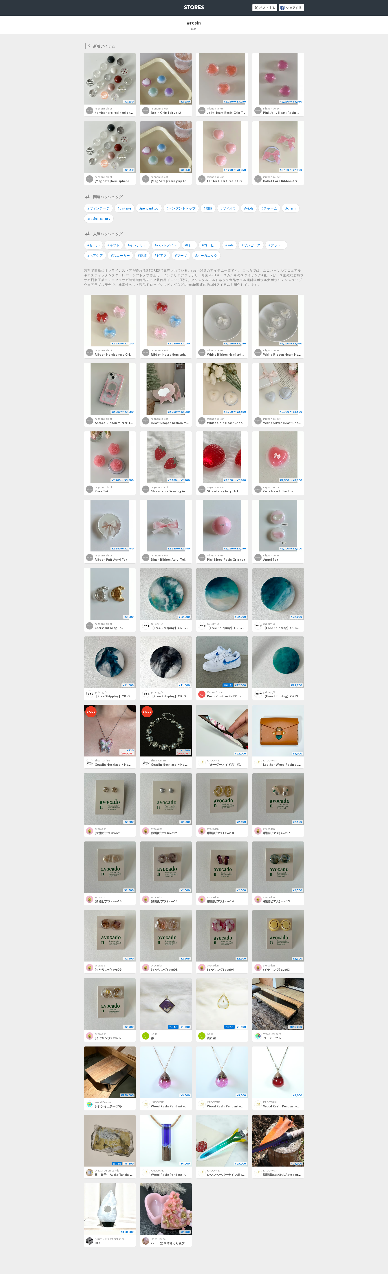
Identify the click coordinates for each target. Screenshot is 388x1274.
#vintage (124, 208)
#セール (93, 245)
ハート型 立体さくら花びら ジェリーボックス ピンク (186, 1243)
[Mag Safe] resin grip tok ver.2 (173, 181)
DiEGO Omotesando (107, 1170)
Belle (154, 1033)
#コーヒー (209, 245)
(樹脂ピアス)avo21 (108, 833)
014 (97, 1243)
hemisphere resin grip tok (114, 112)
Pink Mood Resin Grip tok (226, 559)
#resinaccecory (98, 218)
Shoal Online (102, 760)
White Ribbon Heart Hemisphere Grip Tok (294, 354)
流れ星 (211, 1038)
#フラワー (276, 245)
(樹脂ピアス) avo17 (276, 833)
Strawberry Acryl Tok (223, 491)
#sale (229, 245)
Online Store (215, 692)
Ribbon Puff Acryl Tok (111, 559)
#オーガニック (206, 255)
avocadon (101, 828)
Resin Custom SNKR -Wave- (229, 696)
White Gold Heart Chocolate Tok (231, 423)
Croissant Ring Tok (109, 628)
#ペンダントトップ (181, 208)
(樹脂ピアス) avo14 (220, 901)
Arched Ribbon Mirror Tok (114, 423)
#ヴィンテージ (98, 208)
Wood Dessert (272, 1033)
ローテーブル (272, 1038)
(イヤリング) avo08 (164, 969)
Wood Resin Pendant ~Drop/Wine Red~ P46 (296, 1106)
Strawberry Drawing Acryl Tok (173, 491)
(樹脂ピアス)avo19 (164, 833)
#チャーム (269, 208)
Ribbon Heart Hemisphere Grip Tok (177, 354)
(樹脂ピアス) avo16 (108, 901)
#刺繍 (142, 255)
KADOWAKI (214, 760)
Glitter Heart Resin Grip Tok (228, 181)
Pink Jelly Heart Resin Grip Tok (286, 112)
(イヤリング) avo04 (220, 969)
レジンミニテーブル (108, 1106)
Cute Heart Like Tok (278, 491)
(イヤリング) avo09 (108, 969)
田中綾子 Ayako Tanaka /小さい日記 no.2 (125, 1174)
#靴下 (189, 245)
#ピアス (161, 255)
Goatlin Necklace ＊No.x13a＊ (117, 764)
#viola (249, 208)
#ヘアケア (95, 255)
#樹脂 (208, 208)
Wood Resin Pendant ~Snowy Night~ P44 (181, 1174)
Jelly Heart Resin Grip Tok (226, 112)
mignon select (103, 108)
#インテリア (137, 245)
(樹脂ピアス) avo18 (220, 833)
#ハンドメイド (166, 245)
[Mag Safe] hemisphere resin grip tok (122, 181)
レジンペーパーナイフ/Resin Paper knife (236, 1174)
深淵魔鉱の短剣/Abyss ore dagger (287, 1174)
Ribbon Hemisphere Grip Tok (116, 354)
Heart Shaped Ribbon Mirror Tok (175, 423)
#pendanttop (149, 208)
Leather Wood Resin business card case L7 (295, 764)
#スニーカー (120, 255)
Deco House (158, 1238)
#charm (290, 208)
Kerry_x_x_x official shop (109, 1238)
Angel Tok (270, 559)
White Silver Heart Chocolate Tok (288, 423)
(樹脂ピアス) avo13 (276, 901)
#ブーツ (181, 255)
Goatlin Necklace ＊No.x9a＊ (172, 764)
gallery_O (157, 623)
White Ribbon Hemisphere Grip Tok (233, 354)
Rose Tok (101, 491)
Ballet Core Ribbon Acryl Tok (284, 181)
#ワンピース (251, 245)
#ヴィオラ (228, 208)
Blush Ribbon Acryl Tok (168, 559)
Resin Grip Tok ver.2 (166, 112)
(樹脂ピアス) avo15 (164, 901)
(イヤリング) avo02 (108, 1038)
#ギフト (114, 245)
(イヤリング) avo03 (276, 969)
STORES (187, 6)
